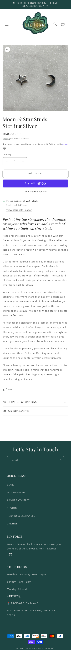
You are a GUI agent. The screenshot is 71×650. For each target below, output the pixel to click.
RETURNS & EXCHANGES (21, 516)
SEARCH (11, 485)
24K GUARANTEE (16, 492)
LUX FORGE (30, 648)
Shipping (6, 139)
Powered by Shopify (45, 648)
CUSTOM (12, 508)
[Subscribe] (60, 460)
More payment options (35, 192)
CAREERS (12, 523)
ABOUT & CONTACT (18, 500)
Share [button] (9, 389)
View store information (19, 210)
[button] (7, 24)
